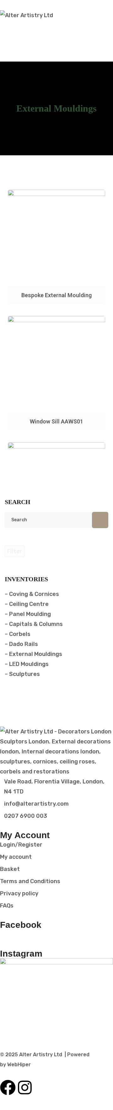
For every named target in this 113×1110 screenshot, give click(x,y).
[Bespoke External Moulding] (56, 238)
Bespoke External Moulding (56, 295)
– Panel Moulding (28, 614)
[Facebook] (8, 1087)
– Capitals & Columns (34, 624)
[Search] (100, 520)
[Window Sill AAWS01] (56, 364)
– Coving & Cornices (32, 594)
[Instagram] (25, 1087)
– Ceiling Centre (27, 604)
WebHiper (19, 1065)
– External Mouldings (33, 654)
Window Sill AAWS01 (56, 421)
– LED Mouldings (27, 664)
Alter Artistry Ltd (40, 1055)
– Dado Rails (21, 644)
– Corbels (17, 634)
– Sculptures (22, 674)
